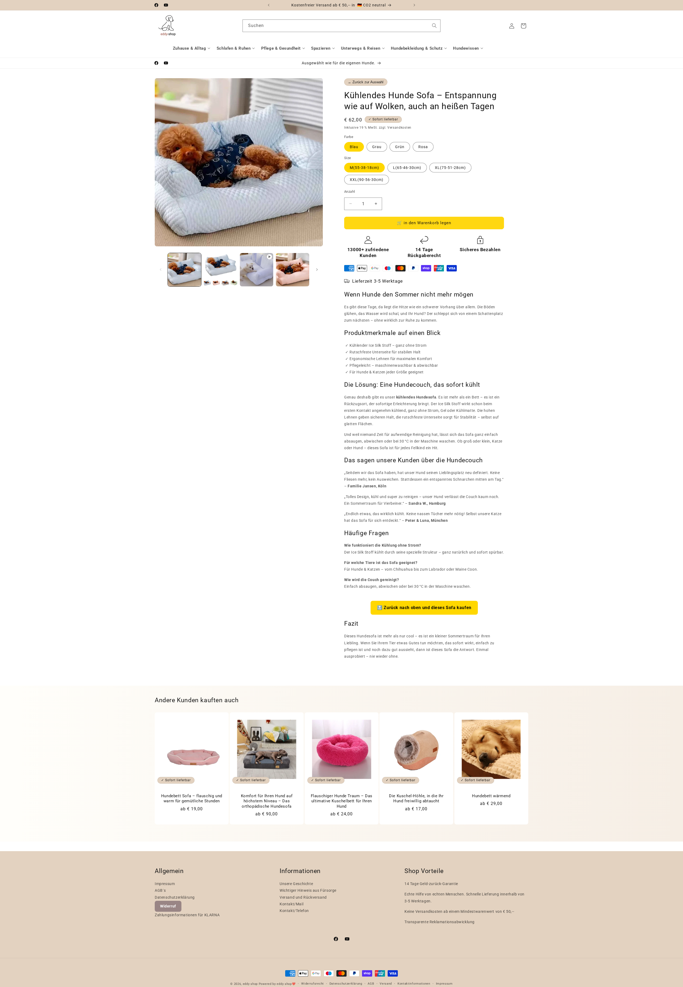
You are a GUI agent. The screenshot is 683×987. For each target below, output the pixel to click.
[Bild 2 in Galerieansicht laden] (220, 269)
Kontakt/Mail (291, 904)
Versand (386, 983)
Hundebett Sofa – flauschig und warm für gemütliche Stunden (191, 798)
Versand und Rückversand (303, 897)
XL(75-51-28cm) (450, 167)
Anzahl (349, 191)
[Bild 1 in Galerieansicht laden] (184, 269)
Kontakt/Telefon (294, 911)
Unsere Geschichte (296, 884)
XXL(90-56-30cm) (366, 179)
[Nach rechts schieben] (317, 269)
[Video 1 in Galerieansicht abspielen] (256, 269)
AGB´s (160, 890)
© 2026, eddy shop (244, 984)
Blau (354, 147)
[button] (192, 48)
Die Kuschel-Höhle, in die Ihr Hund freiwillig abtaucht (416, 798)
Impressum (165, 884)
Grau (377, 147)
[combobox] (341, 26)
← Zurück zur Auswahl (366, 82)
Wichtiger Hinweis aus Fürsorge (308, 890)
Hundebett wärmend (491, 795)
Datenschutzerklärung (175, 897)
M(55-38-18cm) (364, 167)
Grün (399, 147)
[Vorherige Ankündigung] (269, 5)
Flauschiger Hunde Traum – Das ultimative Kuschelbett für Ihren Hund (341, 801)
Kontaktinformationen (414, 983)
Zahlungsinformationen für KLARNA (187, 915)
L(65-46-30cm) (407, 167)
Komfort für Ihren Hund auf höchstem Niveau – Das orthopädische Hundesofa (266, 801)
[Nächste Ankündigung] (414, 5)
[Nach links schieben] (160, 269)
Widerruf (168, 906)
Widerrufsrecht (312, 983)
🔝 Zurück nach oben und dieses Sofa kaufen (424, 607)
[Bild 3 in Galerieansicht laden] (292, 269)
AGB (371, 983)
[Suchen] (434, 25)
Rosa (423, 147)
